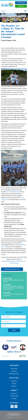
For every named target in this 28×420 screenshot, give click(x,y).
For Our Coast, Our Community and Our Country (13, 294)
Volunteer (21, 3)
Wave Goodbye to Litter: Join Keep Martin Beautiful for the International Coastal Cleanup (13, 287)
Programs (14, 371)
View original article (12, 269)
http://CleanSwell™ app (12, 191)
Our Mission (14, 368)
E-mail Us (14, 398)
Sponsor (14, 386)
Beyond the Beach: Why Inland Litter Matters (13, 280)
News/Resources (14, 373)
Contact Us (14, 393)
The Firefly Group (18, 417)
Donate (21, 6)
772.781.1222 (14, 396)
